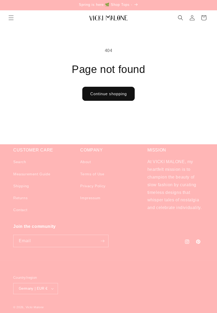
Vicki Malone (35, 307)
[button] (11, 18)
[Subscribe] (102, 241)
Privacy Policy (92, 186)
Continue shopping (108, 94)
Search (19, 162)
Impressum (90, 198)
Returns (20, 198)
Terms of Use (92, 174)
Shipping (21, 186)
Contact (20, 210)
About (85, 162)
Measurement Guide (31, 174)
